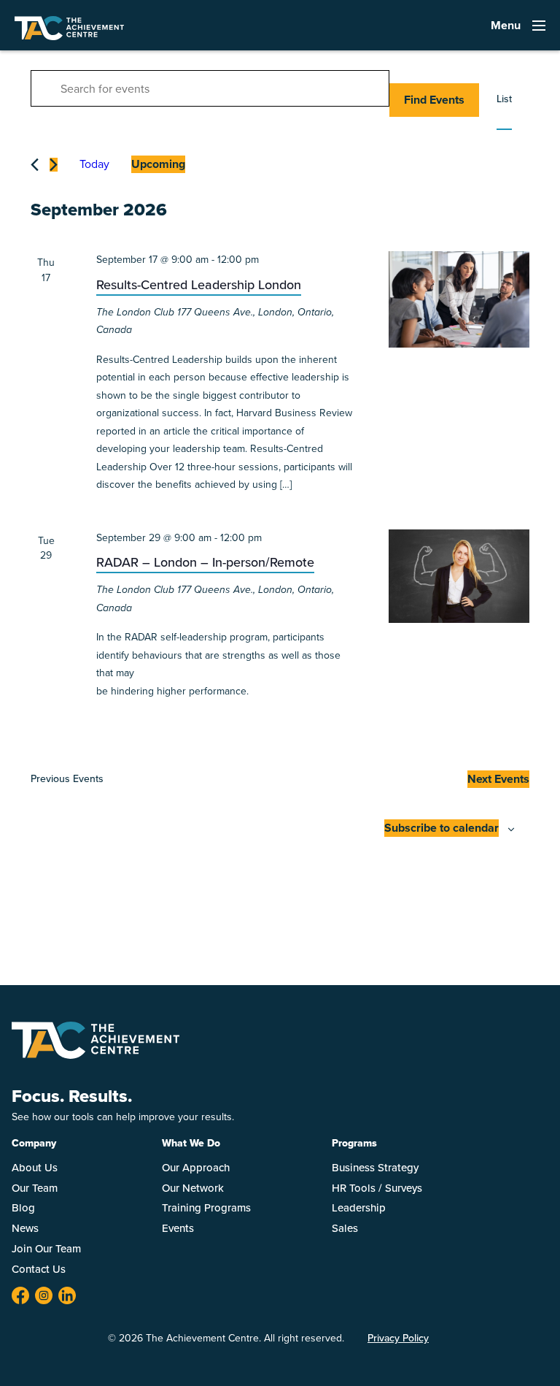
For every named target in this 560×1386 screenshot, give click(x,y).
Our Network (193, 1188)
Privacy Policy (398, 1338)
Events (178, 1228)
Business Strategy (375, 1168)
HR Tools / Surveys (377, 1188)
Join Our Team (46, 1249)
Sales (345, 1228)
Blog (23, 1208)
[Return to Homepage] (95, 1054)
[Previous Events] (35, 165)
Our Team (35, 1188)
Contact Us (39, 1269)
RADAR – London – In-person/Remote (205, 562)
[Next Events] (54, 165)
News (25, 1228)
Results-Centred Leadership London (198, 284)
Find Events (434, 99)
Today (94, 164)
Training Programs (206, 1208)
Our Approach (196, 1168)
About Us (35, 1168)
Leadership (359, 1208)
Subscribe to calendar (441, 827)
